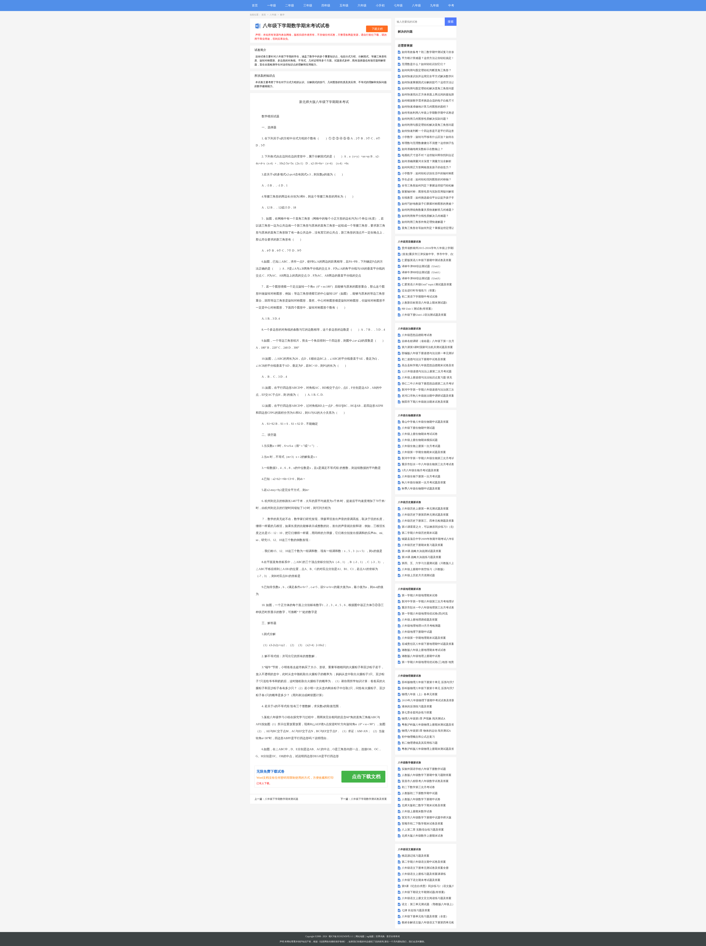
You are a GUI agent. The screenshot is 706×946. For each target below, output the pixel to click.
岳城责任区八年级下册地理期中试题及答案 (428, 643)
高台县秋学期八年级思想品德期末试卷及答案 (429, 365)
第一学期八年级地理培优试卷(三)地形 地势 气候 (431, 662)
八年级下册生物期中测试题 (418, 427)
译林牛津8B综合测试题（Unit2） (422, 266)
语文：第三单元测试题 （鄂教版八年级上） (428, 904)
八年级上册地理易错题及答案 (420, 619)
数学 (282, 14)
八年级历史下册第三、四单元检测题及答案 (428, 520)
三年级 (307, 5)
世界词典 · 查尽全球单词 (388, 936)
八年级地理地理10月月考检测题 (421, 625)
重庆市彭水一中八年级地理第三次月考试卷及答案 (432, 607)
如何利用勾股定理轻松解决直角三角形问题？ (429, 88)
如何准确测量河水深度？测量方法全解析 (426, 161)
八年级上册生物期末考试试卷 (420, 433)
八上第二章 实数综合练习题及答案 (423, 829)
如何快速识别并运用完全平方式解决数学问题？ (431, 76)
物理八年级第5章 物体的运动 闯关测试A (426, 730)
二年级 (289, 5)
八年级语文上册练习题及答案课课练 (424, 873)
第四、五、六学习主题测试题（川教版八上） (429, 563)
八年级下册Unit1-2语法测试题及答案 (424, 314)
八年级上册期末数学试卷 (417, 811)
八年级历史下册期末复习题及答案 (422, 545)
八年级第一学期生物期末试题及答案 (424, 452)
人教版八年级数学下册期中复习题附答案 (426, 775)
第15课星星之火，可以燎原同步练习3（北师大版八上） (436, 526)
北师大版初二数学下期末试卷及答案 (424, 805)
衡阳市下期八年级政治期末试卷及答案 (425, 401)
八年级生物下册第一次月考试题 (421, 476)
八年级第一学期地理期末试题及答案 (424, 637)
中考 (451, 5)
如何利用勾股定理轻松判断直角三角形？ (426, 70)
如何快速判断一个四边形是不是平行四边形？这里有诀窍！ (437, 130)
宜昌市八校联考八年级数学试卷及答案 (425, 781)
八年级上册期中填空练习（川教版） (424, 569)
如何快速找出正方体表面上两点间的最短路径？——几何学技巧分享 (443, 94)
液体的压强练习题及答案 (417, 706)
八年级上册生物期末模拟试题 (420, 440)
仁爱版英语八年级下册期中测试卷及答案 (426, 260)
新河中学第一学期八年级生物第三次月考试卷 (429, 458)
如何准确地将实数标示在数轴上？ (422, 149)
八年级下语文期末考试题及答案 (421, 880)
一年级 (271, 5)
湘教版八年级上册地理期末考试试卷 (424, 650)
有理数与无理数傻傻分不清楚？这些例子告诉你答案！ (435, 143)
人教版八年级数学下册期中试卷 (421, 799)
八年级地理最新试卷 (409, 589)
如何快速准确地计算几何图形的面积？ (425, 106)
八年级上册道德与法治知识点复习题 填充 (427, 377)
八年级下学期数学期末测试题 (281, 799)
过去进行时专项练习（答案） (420, 290)
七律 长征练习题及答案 (416, 910)
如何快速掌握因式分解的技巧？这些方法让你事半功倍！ (436, 82)
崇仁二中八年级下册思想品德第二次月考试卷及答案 (433, 383)
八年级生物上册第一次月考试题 (421, 446)
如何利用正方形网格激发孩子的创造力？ (426, 167)
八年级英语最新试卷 (409, 241)
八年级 (416, 5)
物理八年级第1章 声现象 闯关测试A (423, 718)
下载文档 (376, 28)
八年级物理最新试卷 (409, 675)
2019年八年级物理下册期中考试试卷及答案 (428, 700)
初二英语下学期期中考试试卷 (420, 296)
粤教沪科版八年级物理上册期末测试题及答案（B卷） (434, 724)
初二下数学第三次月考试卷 (418, 787)
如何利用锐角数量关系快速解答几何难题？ (428, 209)
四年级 (325, 5)
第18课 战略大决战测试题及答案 (421, 551)
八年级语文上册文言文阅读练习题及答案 (426, 898)
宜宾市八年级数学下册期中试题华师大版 (426, 817)
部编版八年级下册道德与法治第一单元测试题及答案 (433, 353)
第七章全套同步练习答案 (417, 712)
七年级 (398, 5)
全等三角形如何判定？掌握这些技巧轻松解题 (429, 185)
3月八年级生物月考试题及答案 (420, 470)
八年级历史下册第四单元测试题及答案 (425, 514)
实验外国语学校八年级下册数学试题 (424, 768)
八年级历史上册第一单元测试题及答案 (425, 508)
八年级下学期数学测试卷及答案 (369, 799)
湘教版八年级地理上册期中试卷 (421, 656)
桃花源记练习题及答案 (415, 855)
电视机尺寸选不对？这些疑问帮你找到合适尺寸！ (432, 155)
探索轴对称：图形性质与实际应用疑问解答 (428, 191)
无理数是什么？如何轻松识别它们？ (424, 64)
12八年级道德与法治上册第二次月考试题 (427, 371)
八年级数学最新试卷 (409, 762)
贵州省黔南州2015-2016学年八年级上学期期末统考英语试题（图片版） (445, 248)
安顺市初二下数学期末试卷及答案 (422, 823)
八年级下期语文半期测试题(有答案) (423, 892)
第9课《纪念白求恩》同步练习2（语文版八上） (431, 886)
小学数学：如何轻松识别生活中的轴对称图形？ (431, 173)
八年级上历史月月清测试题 (418, 575)
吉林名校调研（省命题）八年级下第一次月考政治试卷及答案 (439, 341)
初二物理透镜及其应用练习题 (420, 742)
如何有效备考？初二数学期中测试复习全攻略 (429, 52)
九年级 (434, 5)
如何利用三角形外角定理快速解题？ (424, 221)
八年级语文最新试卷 (409, 849)
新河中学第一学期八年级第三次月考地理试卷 (429, 601)
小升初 (380, 5)
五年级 (344, 5)
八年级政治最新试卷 (409, 328)
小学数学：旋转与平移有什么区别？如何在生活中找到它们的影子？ (443, 137)
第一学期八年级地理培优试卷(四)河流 (425, 613)
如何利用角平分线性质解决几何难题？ (425, 215)
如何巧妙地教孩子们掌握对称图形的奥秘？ (428, 203)
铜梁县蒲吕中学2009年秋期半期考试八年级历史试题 (434, 538)
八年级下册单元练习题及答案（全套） (425, 916)
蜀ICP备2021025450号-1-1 (341, 936)
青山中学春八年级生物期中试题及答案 (425, 421)
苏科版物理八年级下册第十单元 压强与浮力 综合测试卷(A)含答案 (442, 688)
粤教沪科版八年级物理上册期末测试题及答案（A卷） (434, 748)
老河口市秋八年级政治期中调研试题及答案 (428, 395)
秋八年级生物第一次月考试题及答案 (424, 482)
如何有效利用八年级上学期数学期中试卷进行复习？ (433, 112)
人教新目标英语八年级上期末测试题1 (424, 302)
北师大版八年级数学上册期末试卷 (422, 835)
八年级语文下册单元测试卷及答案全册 (425, 867)
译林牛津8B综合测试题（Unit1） (422, 272)
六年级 (362, 5)
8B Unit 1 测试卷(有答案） (418, 308)
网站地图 (360, 936)
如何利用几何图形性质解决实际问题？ (425, 118)
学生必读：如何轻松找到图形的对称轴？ (426, 179)
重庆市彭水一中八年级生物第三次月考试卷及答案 (432, 464)
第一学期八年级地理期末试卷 (420, 595)
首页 (255, 5)
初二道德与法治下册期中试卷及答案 (424, 359)
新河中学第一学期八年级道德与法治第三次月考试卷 (433, 389)
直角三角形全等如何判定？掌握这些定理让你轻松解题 (435, 228)
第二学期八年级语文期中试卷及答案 (424, 861)
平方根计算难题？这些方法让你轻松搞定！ (428, 58)
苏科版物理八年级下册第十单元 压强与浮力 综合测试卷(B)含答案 (441, 682)
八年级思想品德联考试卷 (417, 335)
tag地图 (370, 936)
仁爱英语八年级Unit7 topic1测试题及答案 (427, 284)
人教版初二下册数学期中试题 (420, 793)
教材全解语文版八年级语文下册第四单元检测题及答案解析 (437, 922)
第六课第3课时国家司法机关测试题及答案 (427, 347)
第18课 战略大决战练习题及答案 (421, 557)
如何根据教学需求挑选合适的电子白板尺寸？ (429, 100)
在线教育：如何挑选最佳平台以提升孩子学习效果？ (433, 197)
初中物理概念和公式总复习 (418, 736)
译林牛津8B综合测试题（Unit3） (422, 278)
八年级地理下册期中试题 (417, 631)
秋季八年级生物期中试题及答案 (421, 488)
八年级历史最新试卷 (409, 502)
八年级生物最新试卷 (409, 415)
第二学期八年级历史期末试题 (420, 532)
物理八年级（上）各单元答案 (420, 694)
